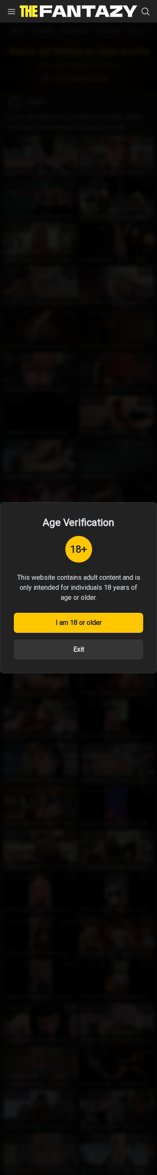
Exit (78, 649)
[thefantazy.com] (78, 11)
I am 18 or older (79, 623)
